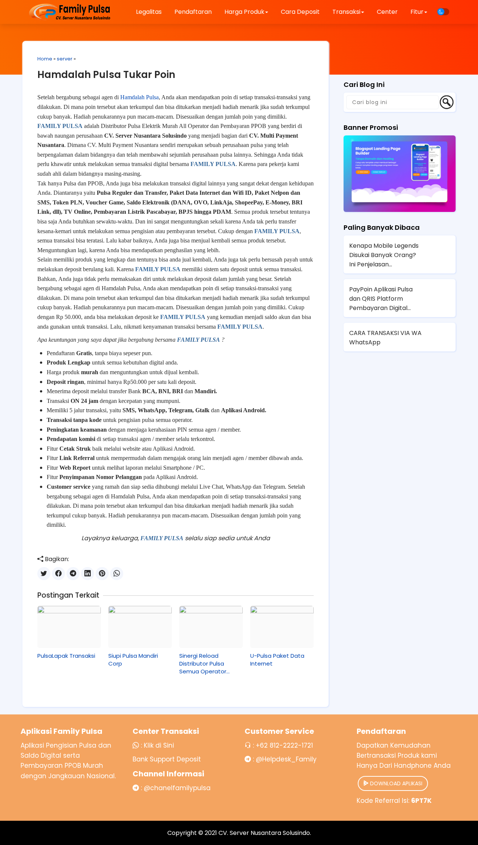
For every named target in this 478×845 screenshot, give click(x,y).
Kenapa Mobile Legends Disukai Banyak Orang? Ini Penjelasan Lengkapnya (384, 255)
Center (387, 11)
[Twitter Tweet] (43, 573)
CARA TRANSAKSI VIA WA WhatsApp (385, 338)
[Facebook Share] (58, 573)
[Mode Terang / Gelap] (443, 11)
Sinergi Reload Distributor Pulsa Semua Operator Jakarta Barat (202, 663)
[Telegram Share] (73, 573)
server (64, 58)
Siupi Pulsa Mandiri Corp (133, 659)
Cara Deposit (300, 11)
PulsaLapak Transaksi (66, 656)
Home (44, 58)
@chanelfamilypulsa (177, 787)
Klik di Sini (159, 745)
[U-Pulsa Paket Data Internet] (282, 627)
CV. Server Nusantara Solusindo (264, 833)
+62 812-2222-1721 (284, 745)
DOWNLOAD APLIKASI (395, 783)
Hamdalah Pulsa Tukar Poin (106, 74)
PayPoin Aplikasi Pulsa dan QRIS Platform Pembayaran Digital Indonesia (381, 299)
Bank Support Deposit (167, 759)
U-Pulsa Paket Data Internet (277, 659)
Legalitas (149, 11)
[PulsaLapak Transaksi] (69, 627)
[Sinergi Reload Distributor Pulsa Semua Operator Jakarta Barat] (211, 627)
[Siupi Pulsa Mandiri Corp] (140, 627)
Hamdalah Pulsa (139, 97)
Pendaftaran (193, 11)
